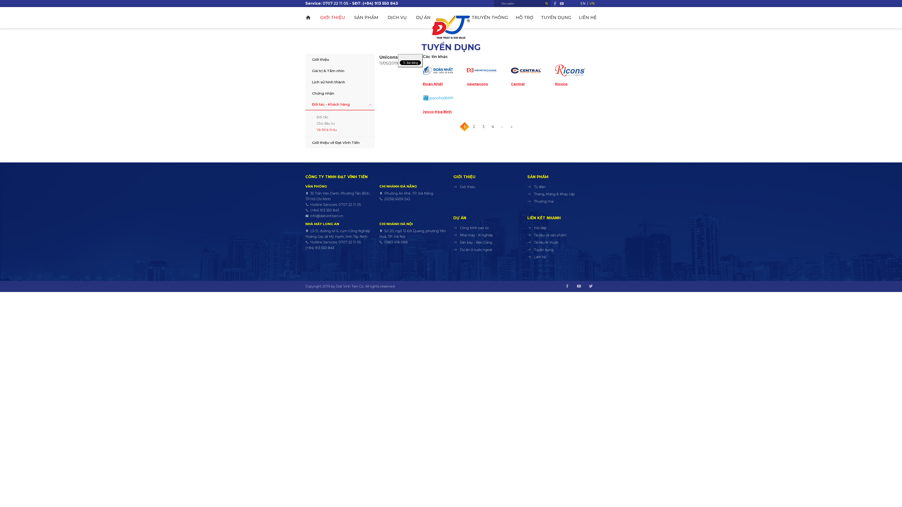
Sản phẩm (366, 17)
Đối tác (322, 117)
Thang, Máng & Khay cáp (554, 194)
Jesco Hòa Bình (437, 112)
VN (592, 3)
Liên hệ (588, 17)
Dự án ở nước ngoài (476, 250)
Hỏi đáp (540, 228)
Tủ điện (540, 187)
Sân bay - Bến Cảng (476, 242)
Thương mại (544, 201)
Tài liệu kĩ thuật (546, 242)
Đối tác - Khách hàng (331, 104)
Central (518, 84)
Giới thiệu (332, 17)
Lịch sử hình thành (328, 82)
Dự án (423, 17)
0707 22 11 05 (335, 3)
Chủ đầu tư (326, 123)
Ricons (561, 84)
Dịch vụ (397, 17)
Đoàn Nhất (433, 84)
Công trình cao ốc (474, 228)
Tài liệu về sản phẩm (550, 235)
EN (583, 3)
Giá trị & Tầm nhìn (328, 71)
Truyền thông (490, 17)
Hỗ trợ (524, 17)
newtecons (477, 84)
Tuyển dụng (556, 17)
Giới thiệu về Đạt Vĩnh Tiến (336, 142)
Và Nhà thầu (327, 130)
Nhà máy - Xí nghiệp (476, 235)
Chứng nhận (323, 93)
